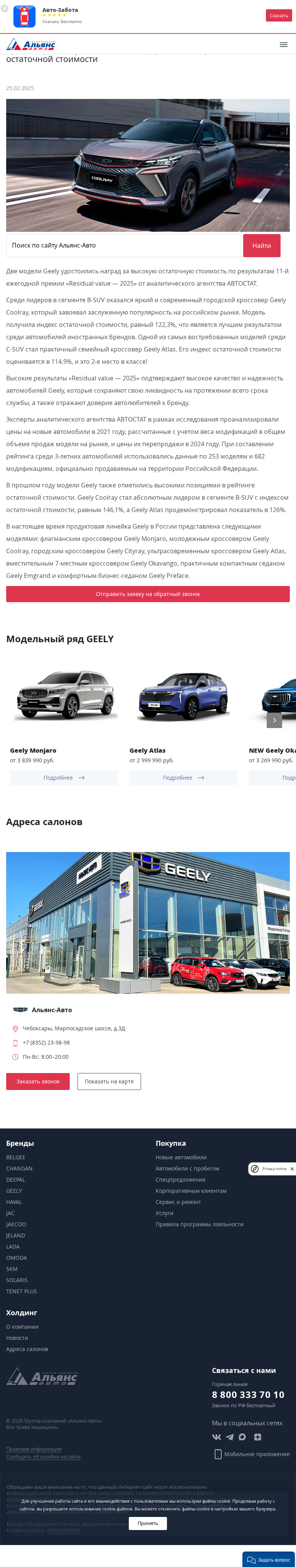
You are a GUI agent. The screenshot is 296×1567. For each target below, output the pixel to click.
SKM (12, 1268)
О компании (22, 1326)
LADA (13, 1246)
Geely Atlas (148, 750)
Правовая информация (34, 1448)
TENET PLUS (21, 1291)
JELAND (15, 1235)
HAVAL (14, 1201)
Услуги (164, 1213)
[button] (21, 720)
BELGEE (15, 1157)
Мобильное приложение (257, 1454)
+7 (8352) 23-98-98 (46, 1043)
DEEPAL (15, 1179)
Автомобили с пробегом (187, 1168)
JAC (10, 1213)
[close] (292, 1168)
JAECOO (16, 1224)
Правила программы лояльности (200, 1224)
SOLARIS (17, 1280)
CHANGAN (19, 1168)
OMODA (16, 1257)
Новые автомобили (181, 1157)
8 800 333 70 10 (248, 1394)
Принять (148, 1523)
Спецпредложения (180, 1179)
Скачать (279, 15)
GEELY (14, 1190)
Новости (17, 1337)
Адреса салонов (27, 1349)
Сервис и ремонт (178, 1201)
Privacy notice (274, 1169)
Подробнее (58, 777)
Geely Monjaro (33, 750)
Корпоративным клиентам (191, 1190)
